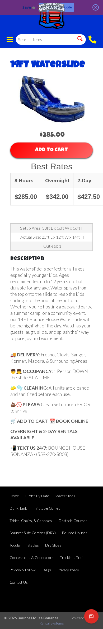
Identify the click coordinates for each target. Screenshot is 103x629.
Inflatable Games (46, 508)
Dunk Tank (18, 508)
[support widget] (91, 616)
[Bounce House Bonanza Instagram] (89, 599)
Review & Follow (22, 570)
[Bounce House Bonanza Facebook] (60, 599)
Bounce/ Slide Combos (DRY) (33, 532)
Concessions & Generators (32, 557)
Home (14, 496)
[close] (95, 7)
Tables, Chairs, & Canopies (31, 520)
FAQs (46, 570)
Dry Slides (53, 545)
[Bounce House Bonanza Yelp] (74, 599)
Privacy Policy (68, 570)
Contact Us (19, 582)
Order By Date (37, 496)
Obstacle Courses (72, 520)
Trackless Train (72, 557)
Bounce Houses (74, 532)
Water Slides (65, 496)
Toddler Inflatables (24, 545)
